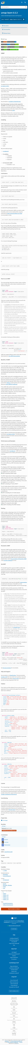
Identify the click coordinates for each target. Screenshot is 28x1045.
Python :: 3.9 (5, 899)
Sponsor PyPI (14, 971)
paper (13, 110)
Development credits (13, 973)
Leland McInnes (7, 852)
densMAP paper (16, 627)
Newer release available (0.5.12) (9, 830)
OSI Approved (6, 880)
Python (4, 893)
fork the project (12, 809)
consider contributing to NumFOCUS (9, 794)
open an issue (16, 678)
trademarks (7, 1041)
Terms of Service (13, 980)
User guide (13, 941)
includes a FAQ (4, 677)
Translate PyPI (13, 969)
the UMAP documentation (14, 356)
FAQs (14, 945)
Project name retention (13, 943)
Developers (5, 874)
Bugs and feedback (14, 966)
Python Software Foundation (16, 1041)
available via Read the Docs (15, 101)
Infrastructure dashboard (13, 954)
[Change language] (25, 2)
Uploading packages (13, 940)
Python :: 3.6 (5, 895)
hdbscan (8, 382)
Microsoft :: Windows (7, 885)
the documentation (7, 668)
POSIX (4, 886)
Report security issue (14, 982)
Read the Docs (13, 675)
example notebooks (8, 560)
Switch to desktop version (14, 991)
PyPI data (3, 826)
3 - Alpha (5, 870)
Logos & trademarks (14, 957)
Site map (20, 1042)
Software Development (8, 905)
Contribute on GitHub (13, 968)
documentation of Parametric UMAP (19, 559)
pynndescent (6, 151)
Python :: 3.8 (5, 898)
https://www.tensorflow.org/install (14, 213)
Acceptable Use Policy (13, 987)
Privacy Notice (13, 985)
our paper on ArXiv (5, 86)
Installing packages (13, 938)
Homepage (5, 820)
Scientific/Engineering (8, 903)
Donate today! (14, 928)
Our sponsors (14, 959)
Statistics (14, 955)
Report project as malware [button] (14, 909)
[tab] (14, 26)
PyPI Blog (13, 952)
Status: (14, 925)
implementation (23, 582)
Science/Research (7, 876)
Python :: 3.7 (5, 896)
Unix (4, 888)
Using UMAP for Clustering (11, 384)
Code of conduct (13, 983)
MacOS (4, 884)
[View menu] (21, 2)
